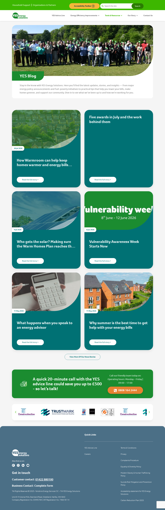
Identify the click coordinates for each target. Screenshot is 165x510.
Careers (87, 454)
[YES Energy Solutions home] (46, 452)
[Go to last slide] (16, 412)
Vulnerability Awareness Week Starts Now (114, 244)
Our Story (132, 15)
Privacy (123, 454)
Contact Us (148, 15)
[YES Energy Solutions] (20, 15)
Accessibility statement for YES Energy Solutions (136, 492)
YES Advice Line (58, 15)
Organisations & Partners (44, 5)
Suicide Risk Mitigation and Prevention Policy (136, 483)
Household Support (21, 5)
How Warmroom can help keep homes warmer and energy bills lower (42, 162)
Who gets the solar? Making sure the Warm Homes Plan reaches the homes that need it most (45, 244)
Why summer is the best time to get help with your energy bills (118, 325)
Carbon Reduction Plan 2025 (132, 500)
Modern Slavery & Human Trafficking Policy (135, 474)
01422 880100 (44, 479)
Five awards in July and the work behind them (115, 119)
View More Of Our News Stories (82, 357)
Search (137, 6)
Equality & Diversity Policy (131, 466)
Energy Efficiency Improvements (84, 15)
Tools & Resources (112, 15)
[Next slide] (149, 412)
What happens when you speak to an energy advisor (44, 325)
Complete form (43, 486)
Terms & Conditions (128, 448)
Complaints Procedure (130, 460)
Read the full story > (30, 179)
